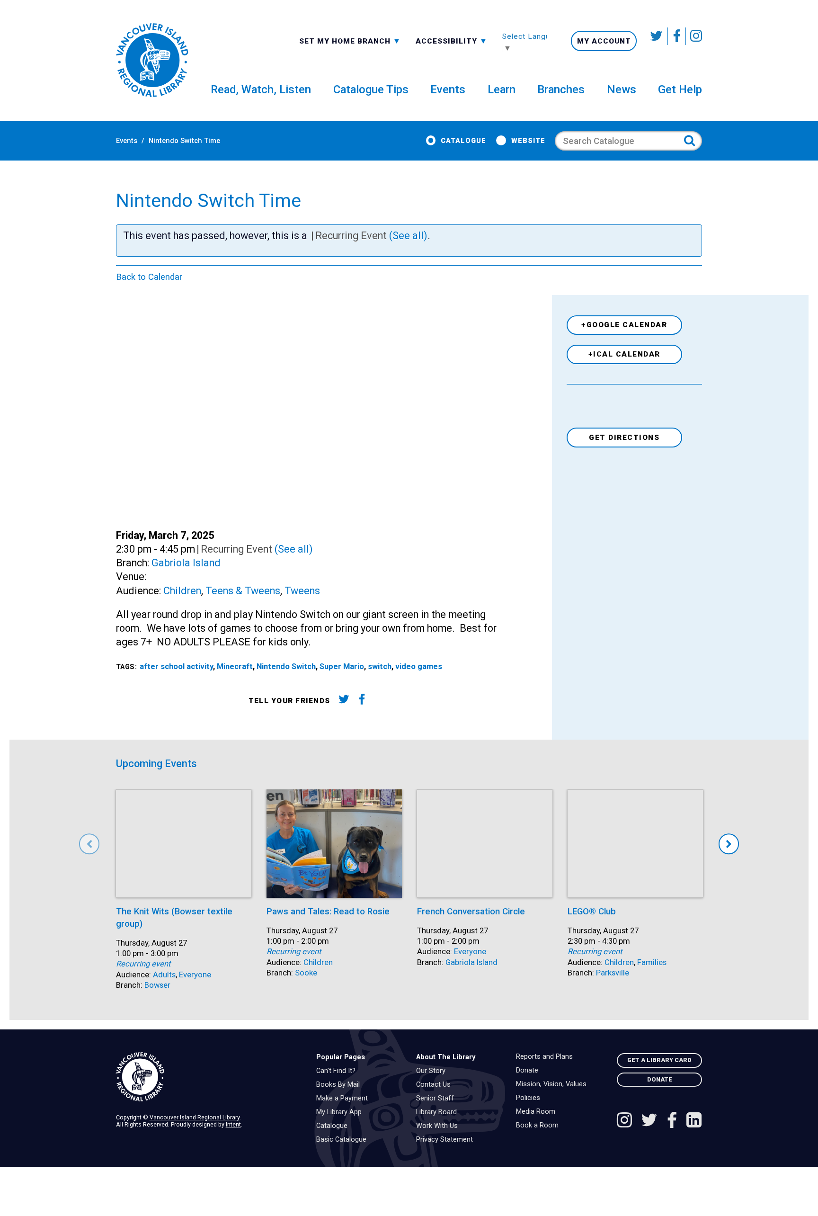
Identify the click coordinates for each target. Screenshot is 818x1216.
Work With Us (439, 1126)
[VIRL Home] (152, 61)
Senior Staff (437, 1098)
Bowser (157, 985)
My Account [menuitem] (604, 41)
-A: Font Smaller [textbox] (452, 40)
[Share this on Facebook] (362, 701)
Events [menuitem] (447, 89)
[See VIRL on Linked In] (694, 1121)
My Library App (341, 1112)
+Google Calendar (624, 325)
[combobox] (350, 40)
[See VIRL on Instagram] (694, 36)
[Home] (209, 1077)
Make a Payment (344, 1098)
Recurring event (143, 963)
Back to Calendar (149, 277)
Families (652, 962)
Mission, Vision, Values (554, 1084)
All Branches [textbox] (329, 40)
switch (379, 666)
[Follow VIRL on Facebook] (677, 36)
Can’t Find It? (338, 1071)
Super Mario (342, 666)
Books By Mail (340, 1085)
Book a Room (540, 1125)
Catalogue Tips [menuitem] (371, 89)
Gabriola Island (186, 563)
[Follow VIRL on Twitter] (657, 36)
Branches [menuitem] (561, 89)
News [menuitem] (621, 89)
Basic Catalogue (343, 1140)
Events (126, 141)
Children (182, 591)
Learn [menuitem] (502, 89)
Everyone (195, 974)
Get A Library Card (659, 1060)
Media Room (538, 1112)
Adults (164, 974)
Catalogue (463, 141)
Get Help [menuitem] (680, 89)
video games (418, 666)
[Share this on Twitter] (343, 701)
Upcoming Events (156, 763)
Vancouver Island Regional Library (195, 1117)
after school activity (176, 666)
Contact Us (436, 1085)
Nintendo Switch (286, 666)
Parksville (612, 972)
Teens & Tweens (242, 591)
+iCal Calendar (624, 354)
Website (528, 141)
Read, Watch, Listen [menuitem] (261, 89)
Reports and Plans (547, 1057)
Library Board (439, 1112)
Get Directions (624, 437)
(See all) (408, 235)
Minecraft (235, 666)
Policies (530, 1098)
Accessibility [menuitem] (452, 40)
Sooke (306, 972)
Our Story (433, 1071)
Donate (529, 1070)
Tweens (302, 591)
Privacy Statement (447, 1140)
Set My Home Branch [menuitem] (346, 40)
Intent (233, 1124)
